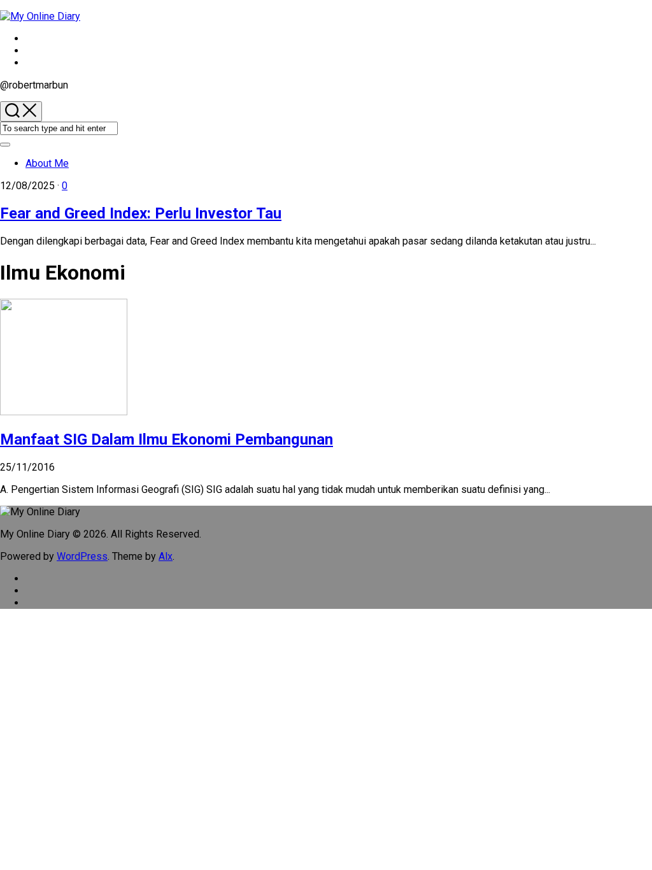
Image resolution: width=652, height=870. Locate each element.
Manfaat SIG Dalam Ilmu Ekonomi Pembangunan (166, 439)
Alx (166, 556)
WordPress (82, 556)
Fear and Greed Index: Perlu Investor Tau (140, 213)
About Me (47, 163)
